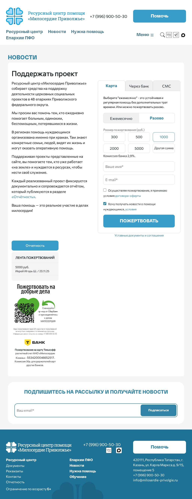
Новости (57, 32)
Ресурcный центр (21, 460)
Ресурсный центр (24, 32)
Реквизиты (14, 471)
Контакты (13, 476)
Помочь (159, 16)
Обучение (78, 477)
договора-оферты (128, 195)
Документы (15, 466)
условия (130, 209)
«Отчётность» (23, 197)
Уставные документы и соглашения (139, 235)
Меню (143, 35)
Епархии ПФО (20, 38)
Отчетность (35, 245)
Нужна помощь (87, 32)
